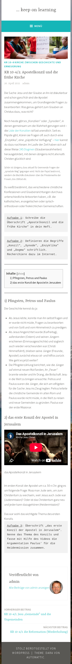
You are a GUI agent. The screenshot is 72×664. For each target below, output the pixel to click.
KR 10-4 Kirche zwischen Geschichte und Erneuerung (32, 64)
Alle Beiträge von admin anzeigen (29, 587)
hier (57, 140)
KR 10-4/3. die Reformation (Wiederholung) (39, 629)
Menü (38, 26)
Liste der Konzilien (20, 130)
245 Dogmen (27, 149)
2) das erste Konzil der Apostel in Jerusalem (35, 282)
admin (25, 83)
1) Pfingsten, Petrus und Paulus (28, 278)
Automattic (35, 657)
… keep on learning (36, 10)
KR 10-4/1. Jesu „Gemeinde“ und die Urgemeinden (27, 614)
